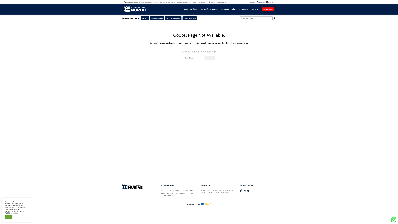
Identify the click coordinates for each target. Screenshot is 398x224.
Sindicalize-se (268, 9)
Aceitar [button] (8, 217)
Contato (254, 9)
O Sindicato (243, 9)
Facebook (252, 2)
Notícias (193, 9)
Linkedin (271, 2)
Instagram (261, 2)
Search (210, 58)
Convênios (225, 9)
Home (186, 9)
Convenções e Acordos (209, 9)
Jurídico (234, 9)
